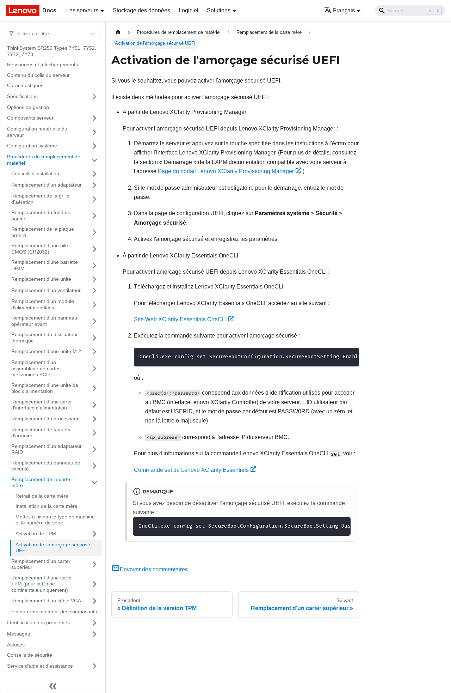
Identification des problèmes (38, 622)
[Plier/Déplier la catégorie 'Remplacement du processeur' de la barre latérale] (94, 419)
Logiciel (188, 10)
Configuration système (32, 145)
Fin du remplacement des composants (54, 611)
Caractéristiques (25, 85)
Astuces (16, 645)
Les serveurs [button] (82, 10)
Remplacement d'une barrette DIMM (44, 265)
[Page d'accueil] (118, 32)
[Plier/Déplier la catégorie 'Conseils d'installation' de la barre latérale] (94, 174)
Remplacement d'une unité (41, 279)
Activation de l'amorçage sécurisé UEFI (53, 548)
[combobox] (18, 33)
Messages (18, 634)
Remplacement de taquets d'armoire (40, 433)
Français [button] (344, 10)
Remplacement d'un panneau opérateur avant (44, 321)
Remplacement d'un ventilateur (46, 290)
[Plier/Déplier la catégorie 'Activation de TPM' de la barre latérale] (94, 534)
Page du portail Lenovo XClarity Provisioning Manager (226, 171)
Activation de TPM (36, 533)
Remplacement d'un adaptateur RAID (46, 449)
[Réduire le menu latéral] (53, 686)
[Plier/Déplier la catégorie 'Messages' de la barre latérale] (94, 634)
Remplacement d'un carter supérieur (40, 564)
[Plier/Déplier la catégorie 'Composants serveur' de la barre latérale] (94, 118)
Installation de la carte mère (47, 506)
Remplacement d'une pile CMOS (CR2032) (39, 249)
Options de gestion (28, 107)
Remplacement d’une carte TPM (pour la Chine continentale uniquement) (41, 584)
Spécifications (22, 96)
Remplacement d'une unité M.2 (46, 351)
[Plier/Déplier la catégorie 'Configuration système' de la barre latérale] (94, 146)
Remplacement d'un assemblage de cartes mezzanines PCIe (36, 368)
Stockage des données (141, 10)
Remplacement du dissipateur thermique (44, 338)
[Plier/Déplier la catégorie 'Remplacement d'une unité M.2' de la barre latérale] (94, 351)
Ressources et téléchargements (42, 64)
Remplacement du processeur (45, 418)
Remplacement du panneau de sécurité (45, 466)
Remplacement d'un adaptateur (46, 185)
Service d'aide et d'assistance (40, 666)
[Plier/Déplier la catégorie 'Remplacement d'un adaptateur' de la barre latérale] (94, 185)
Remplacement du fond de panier (40, 215)
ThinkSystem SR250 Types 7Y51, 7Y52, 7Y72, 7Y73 (51, 51)
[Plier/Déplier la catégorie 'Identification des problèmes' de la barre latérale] (94, 622)
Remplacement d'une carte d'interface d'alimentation (41, 405)
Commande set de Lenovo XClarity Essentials (191, 470)
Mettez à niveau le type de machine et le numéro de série (55, 520)
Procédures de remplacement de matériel (43, 160)
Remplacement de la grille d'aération (40, 199)
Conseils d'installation (35, 173)
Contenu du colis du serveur (38, 75)
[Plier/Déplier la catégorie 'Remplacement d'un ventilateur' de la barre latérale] (94, 290)
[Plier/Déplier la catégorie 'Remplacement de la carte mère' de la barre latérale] (94, 482)
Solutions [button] (218, 10)
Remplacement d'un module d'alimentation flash (42, 304)
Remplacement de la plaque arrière (42, 232)
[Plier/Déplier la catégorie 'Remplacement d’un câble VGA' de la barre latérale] (94, 601)
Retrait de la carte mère (42, 496)
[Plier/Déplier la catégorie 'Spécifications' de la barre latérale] (94, 96)
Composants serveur (30, 118)
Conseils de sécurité (29, 655)
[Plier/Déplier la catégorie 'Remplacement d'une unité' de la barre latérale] (94, 279)
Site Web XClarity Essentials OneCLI (180, 319)
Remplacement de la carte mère (40, 482)
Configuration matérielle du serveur (37, 132)
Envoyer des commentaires (154, 569)
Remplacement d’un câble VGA (46, 600)
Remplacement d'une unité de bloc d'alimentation (44, 388)
